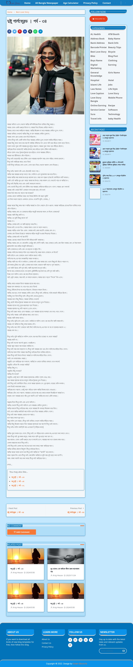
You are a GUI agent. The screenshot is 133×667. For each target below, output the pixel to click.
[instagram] (117, 3)
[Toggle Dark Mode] (123, 3)
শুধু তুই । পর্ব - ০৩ (18, 477)
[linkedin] (86, 640)
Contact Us (46, 643)
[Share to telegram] (40, 31)
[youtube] (119, 3)
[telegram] (80, 640)
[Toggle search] (125, 3)
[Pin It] (20, 31)
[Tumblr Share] (30, 31)
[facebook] (114, 3)
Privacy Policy (47, 647)
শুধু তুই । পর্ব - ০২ (18, 485)
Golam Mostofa (80, 663)
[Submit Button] (124, 650)
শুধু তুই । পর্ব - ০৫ (57, 603)
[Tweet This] (14, 31)
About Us (46, 639)
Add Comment (22, 532)
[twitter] (91, 640)
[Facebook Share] (9, 31)
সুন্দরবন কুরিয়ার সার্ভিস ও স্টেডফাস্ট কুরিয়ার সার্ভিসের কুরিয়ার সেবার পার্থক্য (114, 163)
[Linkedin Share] (25, 31)
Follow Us (99, 19)
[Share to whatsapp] (35, 31)
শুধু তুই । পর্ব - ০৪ (18, 481)
